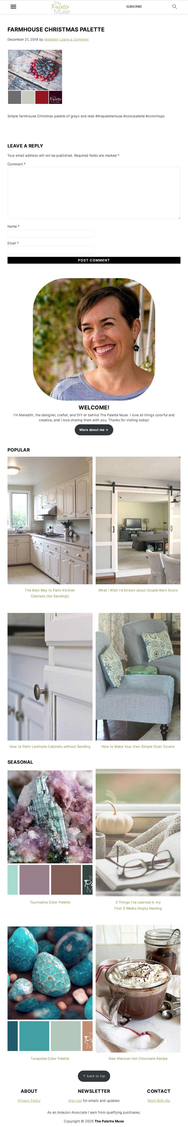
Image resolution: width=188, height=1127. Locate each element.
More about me (92, 430)
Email (13, 243)
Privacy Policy (29, 1101)
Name (14, 226)
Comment (17, 164)
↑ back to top (94, 1076)
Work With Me (159, 1101)
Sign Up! (75, 1101)
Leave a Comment (74, 39)
